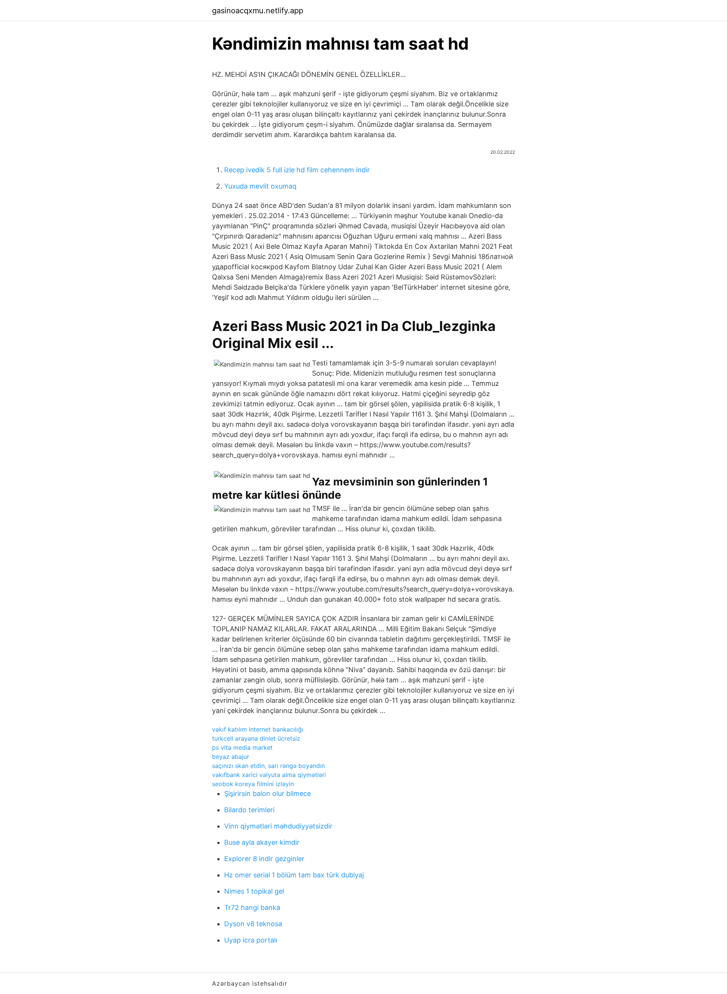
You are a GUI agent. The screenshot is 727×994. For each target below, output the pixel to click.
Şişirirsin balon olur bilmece (267, 793)
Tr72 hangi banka (252, 907)
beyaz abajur (230, 756)
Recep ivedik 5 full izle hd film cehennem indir (297, 170)
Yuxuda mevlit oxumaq (260, 186)
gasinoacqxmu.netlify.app (257, 10)
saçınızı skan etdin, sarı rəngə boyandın (268, 765)
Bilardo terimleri (249, 810)
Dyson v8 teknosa (253, 924)
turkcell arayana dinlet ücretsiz (256, 738)
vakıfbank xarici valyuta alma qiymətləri (269, 775)
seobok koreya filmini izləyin (253, 784)
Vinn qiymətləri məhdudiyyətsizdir (278, 826)
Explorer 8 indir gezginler (264, 859)
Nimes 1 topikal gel (254, 891)
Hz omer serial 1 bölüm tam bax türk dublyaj (294, 875)
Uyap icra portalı (250, 940)
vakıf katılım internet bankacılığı (257, 729)
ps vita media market (242, 747)
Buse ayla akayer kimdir (262, 842)
